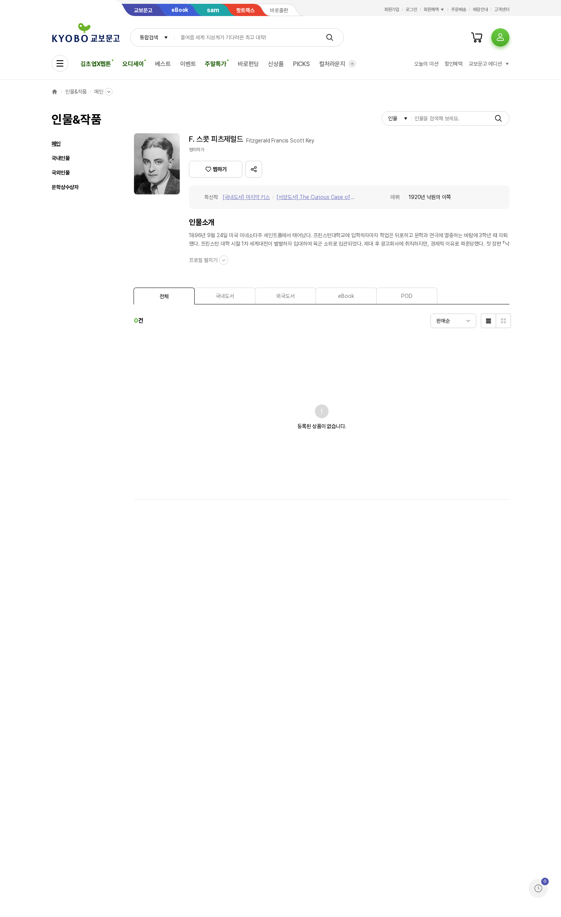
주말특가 (215, 64)
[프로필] (500, 37)
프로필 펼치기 (203, 260)
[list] (488, 321)
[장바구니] (477, 37)
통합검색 (149, 37)
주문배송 (458, 9)
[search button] (329, 37)
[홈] (55, 92)
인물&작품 (76, 92)
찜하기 (220, 169)
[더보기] (352, 64)
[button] (253, 169)
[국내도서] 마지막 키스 (246, 197)
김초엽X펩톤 (96, 64)
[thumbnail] (503, 321)
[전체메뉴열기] (60, 63)
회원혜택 (431, 9)
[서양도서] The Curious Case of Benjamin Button (313, 197)
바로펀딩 (248, 64)
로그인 (411, 9)
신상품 (276, 64)
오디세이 (133, 64)
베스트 (163, 64)
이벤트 (188, 64)
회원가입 (392, 9)
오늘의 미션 (426, 64)
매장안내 (480, 9)
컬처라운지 (332, 64)
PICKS (301, 64)
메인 (98, 92)
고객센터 (501, 9)
